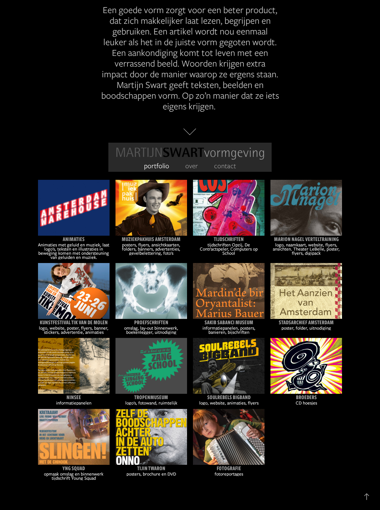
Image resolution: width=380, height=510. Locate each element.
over (191, 166)
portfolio (156, 166)
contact (225, 166)
